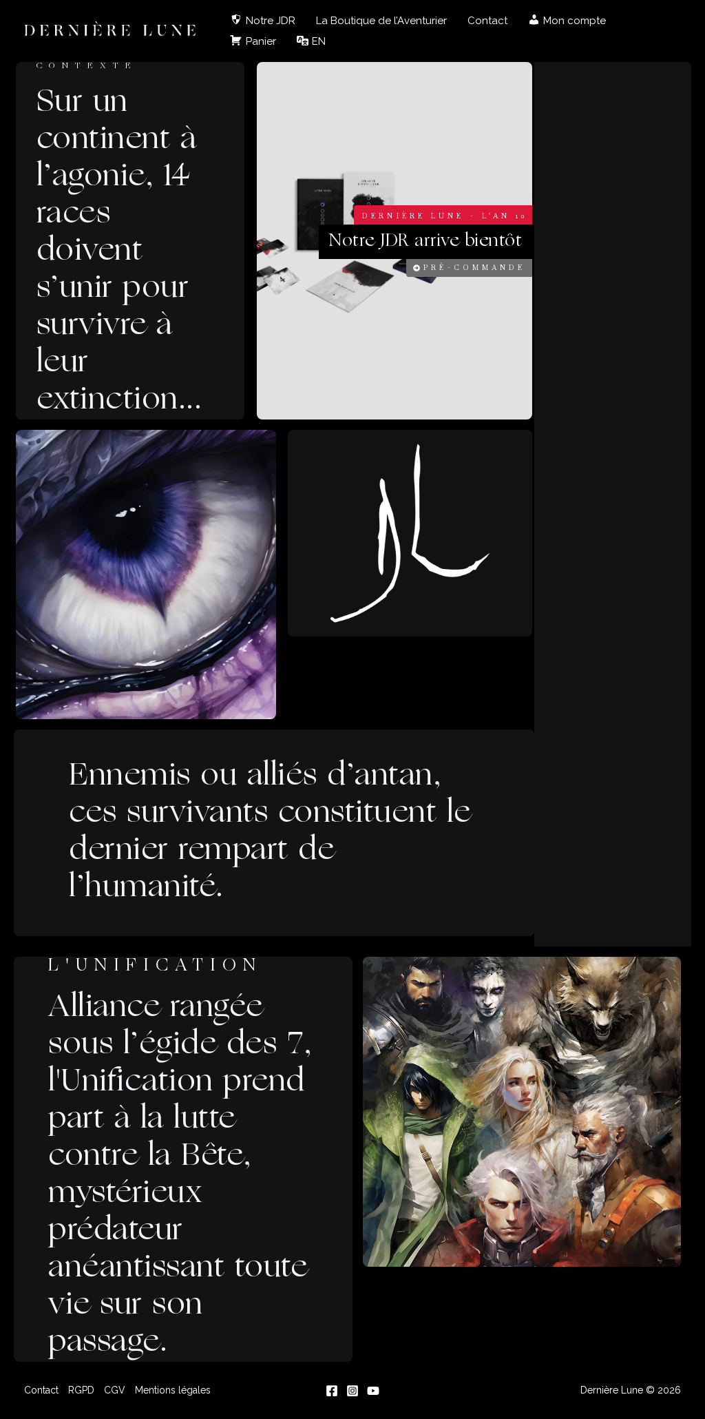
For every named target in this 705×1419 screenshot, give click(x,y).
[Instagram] (352, 1391)
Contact (487, 20)
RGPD (81, 1390)
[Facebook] (332, 1391)
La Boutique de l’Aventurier (381, 20)
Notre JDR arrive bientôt (425, 241)
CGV (114, 1390)
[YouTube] (373, 1391)
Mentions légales (173, 1390)
